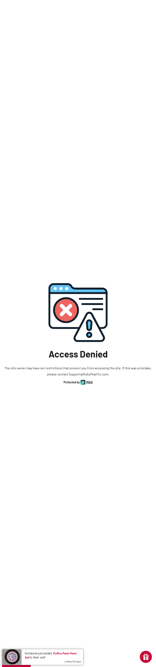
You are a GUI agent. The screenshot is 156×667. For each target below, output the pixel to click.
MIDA (89, 382)
